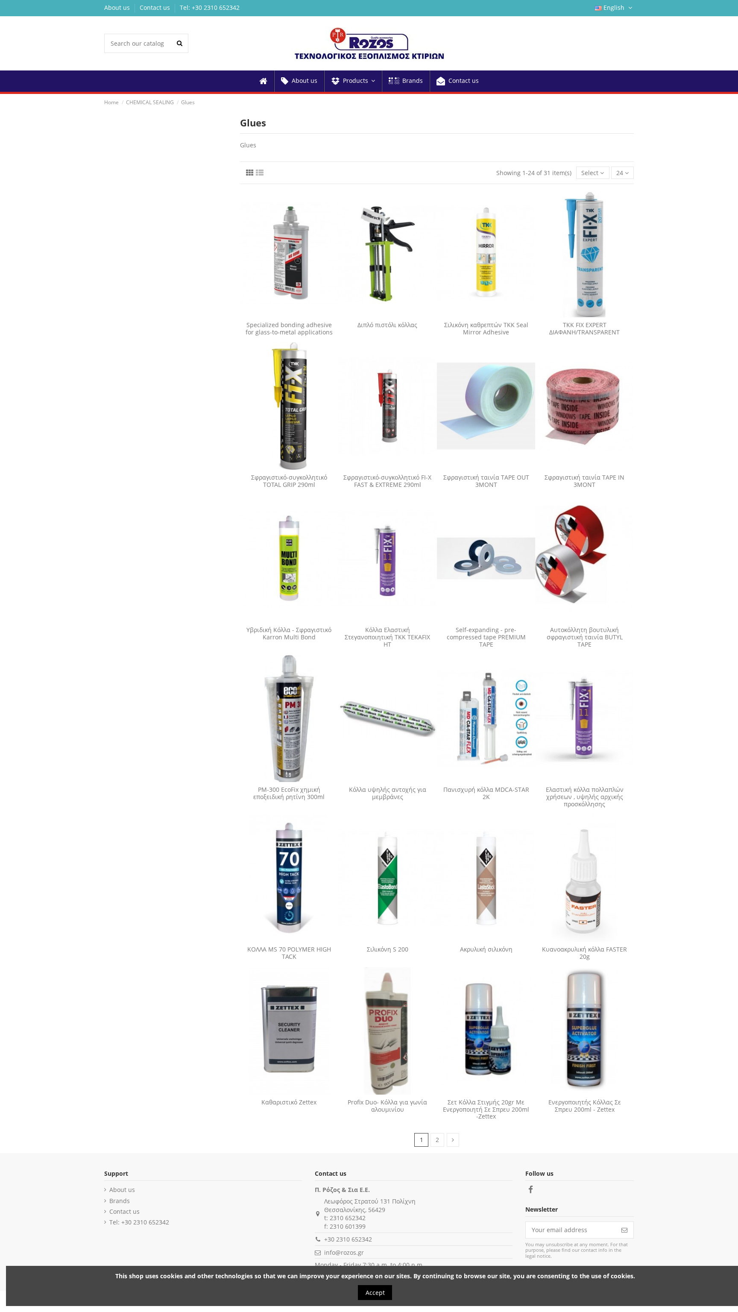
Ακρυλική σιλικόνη (486, 949)
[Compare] (283, 314)
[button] (352, 81)
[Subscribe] (624, 1230)
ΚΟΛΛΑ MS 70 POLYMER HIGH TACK (289, 953)
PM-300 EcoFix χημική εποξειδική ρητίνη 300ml (289, 793)
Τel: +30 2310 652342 (210, 7)
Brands (119, 1201)
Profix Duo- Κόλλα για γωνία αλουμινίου (387, 1105)
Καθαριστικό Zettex (288, 1102)
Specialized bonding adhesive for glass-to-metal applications (289, 328)
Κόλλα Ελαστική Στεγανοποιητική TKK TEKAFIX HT (387, 637)
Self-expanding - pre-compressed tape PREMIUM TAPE (486, 637)
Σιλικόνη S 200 (387, 949)
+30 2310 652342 (348, 1239)
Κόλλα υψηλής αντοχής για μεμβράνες (387, 793)
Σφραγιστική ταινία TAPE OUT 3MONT (486, 481)
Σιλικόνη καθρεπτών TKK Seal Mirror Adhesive (486, 328)
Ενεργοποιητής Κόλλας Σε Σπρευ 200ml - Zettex (584, 1105)
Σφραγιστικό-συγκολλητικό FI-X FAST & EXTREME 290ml (387, 481)
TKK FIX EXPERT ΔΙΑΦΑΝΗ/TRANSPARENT (584, 328)
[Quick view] (295, 314)
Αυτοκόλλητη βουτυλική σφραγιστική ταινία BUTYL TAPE (585, 637)
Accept (375, 1293)
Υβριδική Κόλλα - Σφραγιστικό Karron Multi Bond (288, 633)
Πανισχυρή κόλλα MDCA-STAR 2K (486, 793)
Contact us (156, 7)
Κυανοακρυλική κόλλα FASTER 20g (584, 953)
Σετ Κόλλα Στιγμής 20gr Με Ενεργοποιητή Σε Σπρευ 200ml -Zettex (486, 1109)
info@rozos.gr (344, 1252)
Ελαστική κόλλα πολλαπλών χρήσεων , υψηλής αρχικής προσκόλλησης (585, 796)
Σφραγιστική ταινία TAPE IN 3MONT (584, 481)
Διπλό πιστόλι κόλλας (387, 325)
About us (118, 7)
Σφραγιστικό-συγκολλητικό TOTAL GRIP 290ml (289, 481)
